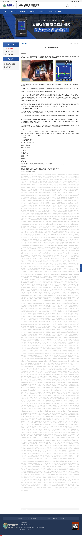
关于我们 (73, 1)
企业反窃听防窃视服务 (8, 48)
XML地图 (29, 529)
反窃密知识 (42, 11)
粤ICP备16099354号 (23, 529)
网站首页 (20, 518)
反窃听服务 (32, 11)
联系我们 (77, 1)
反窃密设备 (22, 11)
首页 (6, 11)
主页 (73, 43)
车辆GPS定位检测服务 (8, 54)
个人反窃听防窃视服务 (8, 51)
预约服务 (51, 11)
